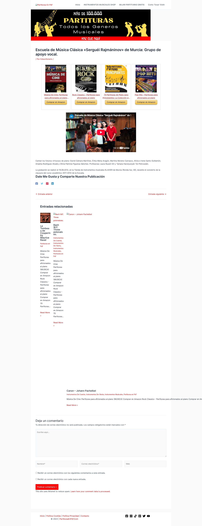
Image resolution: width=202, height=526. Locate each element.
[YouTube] (148, 516)
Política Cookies (53, 516)
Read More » (45, 314)
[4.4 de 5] (83, 107)
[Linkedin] (52, 183)
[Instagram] (131, 516)
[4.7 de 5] (143, 107)
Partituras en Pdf (130, 394)
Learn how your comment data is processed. (90, 491)
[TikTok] (135, 516)
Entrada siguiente (157, 194)
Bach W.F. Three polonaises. (58, 230)
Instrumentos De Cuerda (76, 394)
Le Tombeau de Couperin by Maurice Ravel (45, 233)
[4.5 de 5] (53, 107)
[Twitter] (42, 183)
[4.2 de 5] (113, 107)
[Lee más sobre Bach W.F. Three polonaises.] (58, 217)
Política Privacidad (71, 516)
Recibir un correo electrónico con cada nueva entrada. (62, 479)
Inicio (42, 516)
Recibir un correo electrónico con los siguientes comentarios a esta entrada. (71, 473)
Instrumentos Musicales (114, 394)
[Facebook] (37, 183)
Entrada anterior (44, 194)
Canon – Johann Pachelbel (81, 390)
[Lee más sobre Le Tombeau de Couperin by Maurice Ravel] (45, 217)
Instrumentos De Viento (95, 394)
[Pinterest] (47, 183)
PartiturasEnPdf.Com (69, 519)
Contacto (85, 516)
